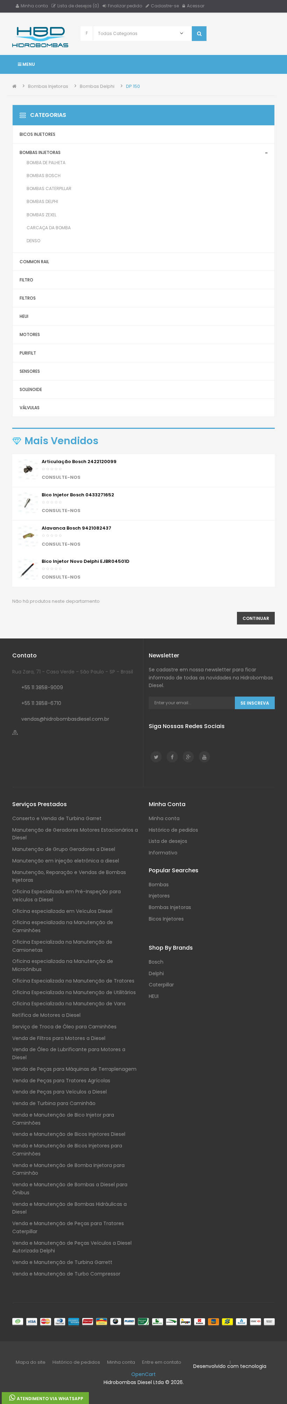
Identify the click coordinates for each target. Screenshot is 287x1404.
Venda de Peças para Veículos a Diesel (59, 1091)
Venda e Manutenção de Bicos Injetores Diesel (68, 1134)
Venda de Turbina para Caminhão (54, 1103)
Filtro (26, 280)
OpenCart (143, 1374)
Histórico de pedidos (173, 829)
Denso (33, 241)
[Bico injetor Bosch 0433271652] (28, 502)
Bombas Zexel (41, 215)
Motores (30, 334)
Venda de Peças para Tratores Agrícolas (61, 1080)
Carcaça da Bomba (49, 228)
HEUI (24, 316)
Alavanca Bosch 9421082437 (76, 528)
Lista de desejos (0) (78, 6)
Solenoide (31, 389)
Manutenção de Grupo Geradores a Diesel (63, 849)
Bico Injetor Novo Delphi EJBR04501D (86, 561)
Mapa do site (31, 1362)
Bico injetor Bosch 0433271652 (78, 494)
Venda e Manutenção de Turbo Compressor (66, 1273)
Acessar (195, 6)
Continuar (256, 618)
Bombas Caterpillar (49, 188)
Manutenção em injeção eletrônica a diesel (65, 860)
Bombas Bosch (44, 176)
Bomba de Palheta (46, 163)
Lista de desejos (168, 841)
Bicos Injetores (37, 134)
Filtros (28, 298)
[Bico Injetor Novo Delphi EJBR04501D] (28, 569)
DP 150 (133, 86)
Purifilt (28, 353)
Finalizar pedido (125, 6)
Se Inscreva (254, 703)
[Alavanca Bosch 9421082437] (28, 536)
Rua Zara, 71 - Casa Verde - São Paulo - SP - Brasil (72, 671)
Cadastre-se (165, 6)
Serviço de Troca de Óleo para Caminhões (64, 1026)
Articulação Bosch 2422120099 (79, 461)
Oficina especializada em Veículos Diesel (62, 911)
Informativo (163, 852)
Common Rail (34, 262)
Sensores (30, 371)
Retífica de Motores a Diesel (46, 1015)
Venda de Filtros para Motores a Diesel (58, 1038)
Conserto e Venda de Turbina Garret (57, 818)
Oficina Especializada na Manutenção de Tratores (73, 980)
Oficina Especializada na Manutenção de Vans (69, 1003)
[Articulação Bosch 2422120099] (28, 469)
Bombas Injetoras (48, 86)
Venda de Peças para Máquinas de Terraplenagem (74, 1069)
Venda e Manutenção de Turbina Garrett (62, 1262)
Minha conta (34, 6)
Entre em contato (161, 1362)
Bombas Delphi (97, 86)
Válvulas (30, 408)
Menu (28, 64)
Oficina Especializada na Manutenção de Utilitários (74, 992)
